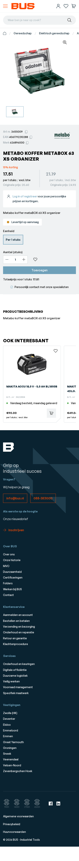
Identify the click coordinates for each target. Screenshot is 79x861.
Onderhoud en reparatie (18, 632)
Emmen (8, 736)
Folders (8, 583)
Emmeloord (10, 730)
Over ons (9, 554)
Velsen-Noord (12, 765)
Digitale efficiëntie (15, 669)
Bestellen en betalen (16, 620)
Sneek (7, 753)
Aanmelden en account (18, 614)
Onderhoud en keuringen (19, 664)
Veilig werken (11, 681)
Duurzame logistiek (15, 675)
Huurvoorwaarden (14, 831)
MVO (6, 566)
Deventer (9, 718)
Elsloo (7, 724)
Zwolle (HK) (10, 713)
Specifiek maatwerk (16, 693)
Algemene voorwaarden (18, 816)
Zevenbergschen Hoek (17, 771)
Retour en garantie (15, 638)
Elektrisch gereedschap (54, 33)
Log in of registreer (25, 196)
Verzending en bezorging (19, 626)
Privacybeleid (11, 824)
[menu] (5, 6)
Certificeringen (12, 577)
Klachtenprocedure (15, 644)
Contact (8, 595)
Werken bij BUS (12, 589)
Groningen (9, 747)
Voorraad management (18, 687)
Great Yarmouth (13, 742)
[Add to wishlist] (53, 259)
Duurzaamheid (12, 571)
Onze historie (12, 560)
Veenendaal (10, 759)
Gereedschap (23, 33)
